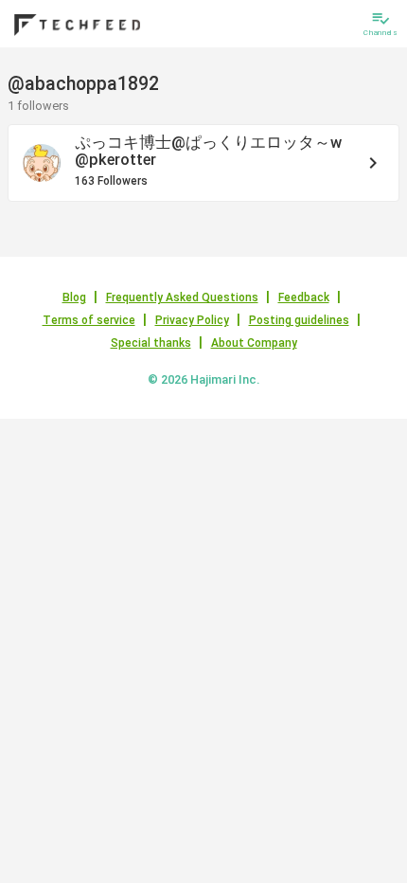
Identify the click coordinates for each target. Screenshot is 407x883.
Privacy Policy (192, 320)
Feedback (303, 297)
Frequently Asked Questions (182, 297)
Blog (74, 297)
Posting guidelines (299, 320)
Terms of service (89, 320)
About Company (254, 343)
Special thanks (151, 343)
